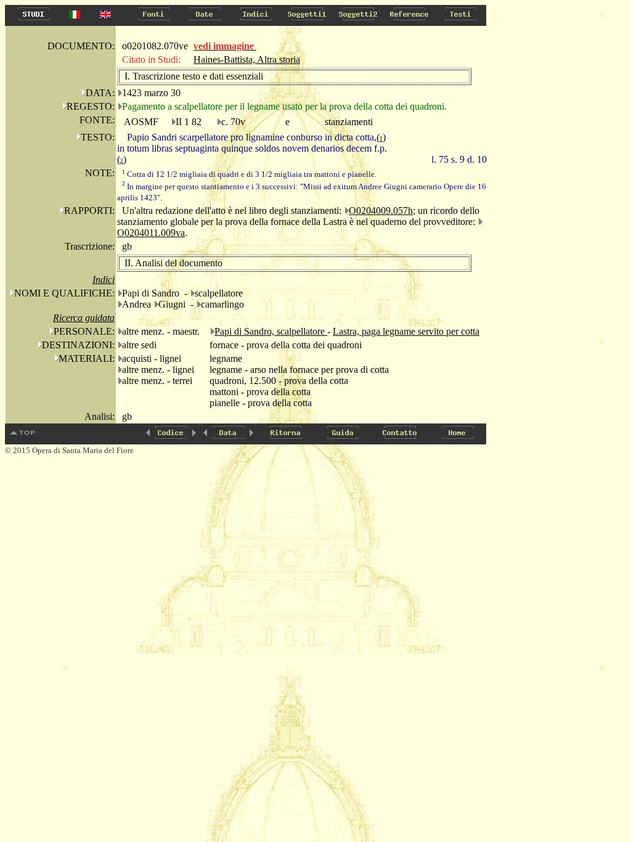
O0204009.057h (381, 210)
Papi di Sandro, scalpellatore (270, 331)
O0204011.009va (151, 232)
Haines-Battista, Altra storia (246, 59)
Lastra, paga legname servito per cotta (406, 331)
